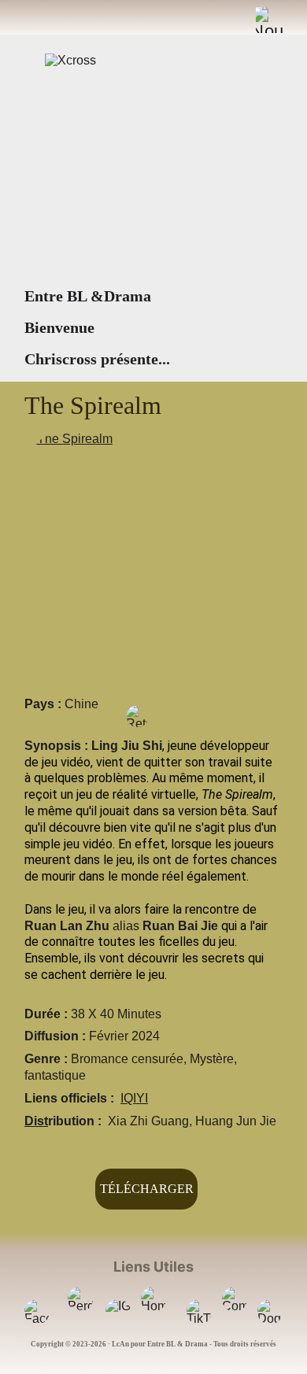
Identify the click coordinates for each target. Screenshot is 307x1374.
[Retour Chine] (138, 716)
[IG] (118, 1311)
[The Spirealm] (153, 558)
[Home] (153, 1299)
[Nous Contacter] (269, 20)
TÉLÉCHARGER (147, 1188)
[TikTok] (199, 1311)
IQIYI (134, 1098)
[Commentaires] (234, 1299)
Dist (36, 1121)
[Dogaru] (270, 1311)
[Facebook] (37, 1311)
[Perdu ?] (80, 1299)
